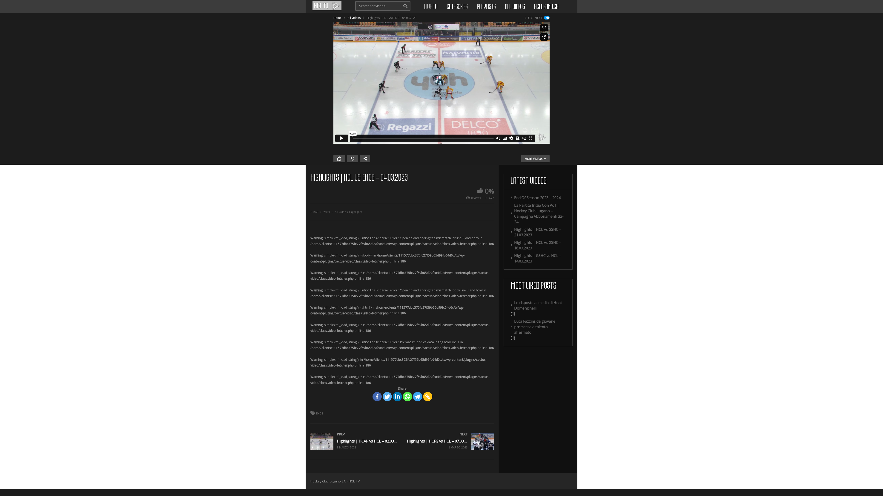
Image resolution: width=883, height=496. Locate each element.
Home (337, 18)
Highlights (355, 212)
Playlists (486, 7)
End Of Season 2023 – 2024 (537, 197)
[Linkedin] (397, 396)
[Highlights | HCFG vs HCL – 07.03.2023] (450, 441)
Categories (457, 7)
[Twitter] (387, 396)
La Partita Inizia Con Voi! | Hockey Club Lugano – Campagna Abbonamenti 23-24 (539, 213)
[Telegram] (417, 396)
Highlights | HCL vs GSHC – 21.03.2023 (537, 232)
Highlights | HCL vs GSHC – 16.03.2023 (537, 245)
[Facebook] (377, 396)
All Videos (515, 7)
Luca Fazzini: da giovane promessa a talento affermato (534, 327)
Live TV (431, 7)
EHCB (319, 413)
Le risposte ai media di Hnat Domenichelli (538, 305)
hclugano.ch (546, 7)
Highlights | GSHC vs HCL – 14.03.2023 (537, 258)
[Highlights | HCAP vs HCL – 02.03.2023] (354, 441)
